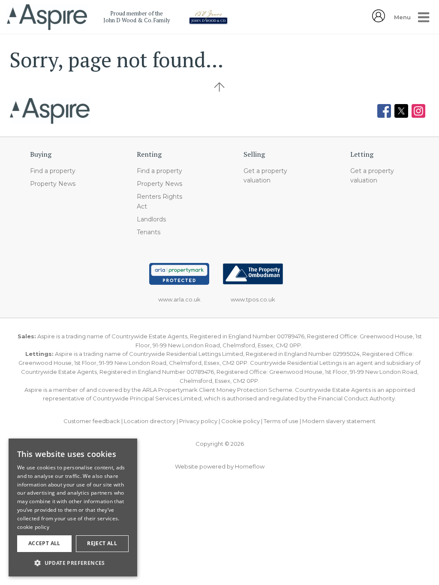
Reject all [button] (102, 543)
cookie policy (33, 527)
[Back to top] (50, 111)
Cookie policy (240, 421)
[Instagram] (418, 111)
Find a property (52, 171)
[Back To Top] (219, 87)
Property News (52, 184)
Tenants (148, 232)
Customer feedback (91, 421)
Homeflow (250, 466)
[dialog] (73, 507)
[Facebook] (384, 111)
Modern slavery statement (339, 421)
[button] (73, 563)
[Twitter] (401, 111)
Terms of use (281, 421)
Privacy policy (198, 421)
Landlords (151, 219)
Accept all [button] (44, 543)
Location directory (149, 421)
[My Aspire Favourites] (378, 19)
